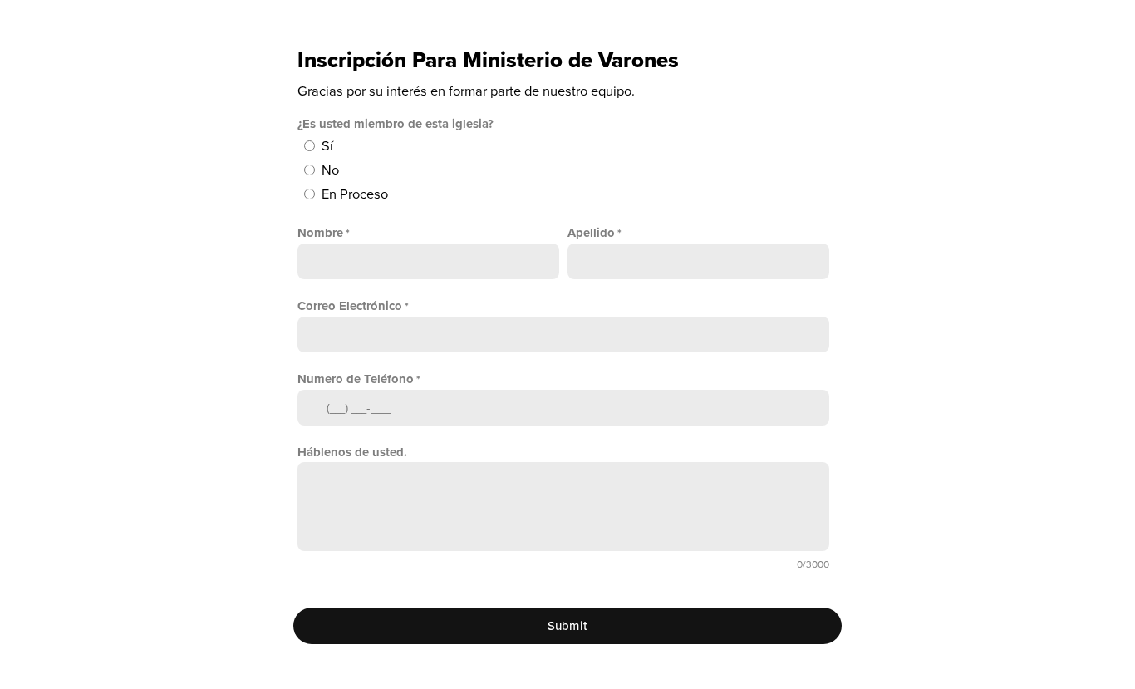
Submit (568, 625)
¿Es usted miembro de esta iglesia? (395, 123)
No (330, 170)
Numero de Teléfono (355, 379)
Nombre (320, 232)
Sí (327, 146)
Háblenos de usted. (352, 452)
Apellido (591, 232)
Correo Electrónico (349, 305)
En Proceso (355, 194)
